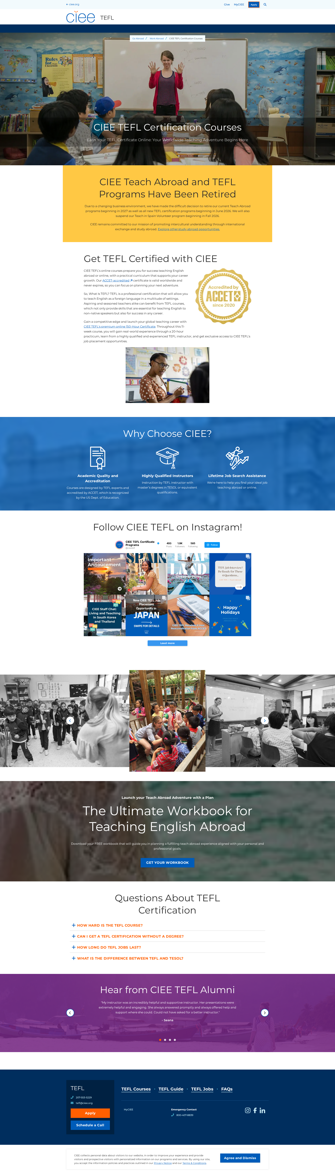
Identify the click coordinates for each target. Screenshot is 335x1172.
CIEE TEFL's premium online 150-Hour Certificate (119, 326)
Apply (254, 4)
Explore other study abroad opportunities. (189, 229)
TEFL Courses (136, 1089)
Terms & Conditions (194, 1163)
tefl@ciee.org (84, 1103)
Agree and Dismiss (240, 1158)
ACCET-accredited (115, 280)
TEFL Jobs (202, 1089)
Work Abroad (157, 38)
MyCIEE (239, 4)
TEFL (77, 1088)
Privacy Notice (163, 1163)
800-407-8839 (184, 1115)
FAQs (227, 1089)
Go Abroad (138, 38)
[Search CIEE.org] (265, 4)
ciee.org (74, 4)
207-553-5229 (84, 1097)
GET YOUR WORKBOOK (167, 863)
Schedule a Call (90, 1125)
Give (227, 4)
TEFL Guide (171, 1089)
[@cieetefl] (119, 544)
